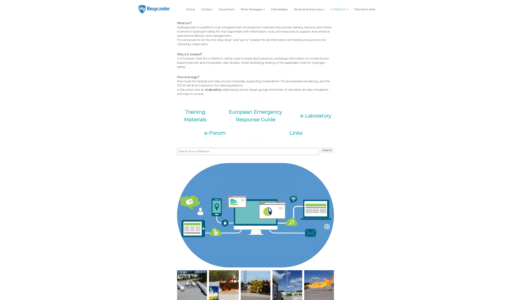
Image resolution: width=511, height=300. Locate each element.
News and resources (308, 9)
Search (327, 150)
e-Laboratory (315, 116)
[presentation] (172, 285)
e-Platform (338, 9)
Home (190, 9)
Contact (206, 9)
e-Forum (215, 133)
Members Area (365, 9)
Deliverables (279, 9)
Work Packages (251, 9)
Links (296, 133)
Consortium (226, 9)
